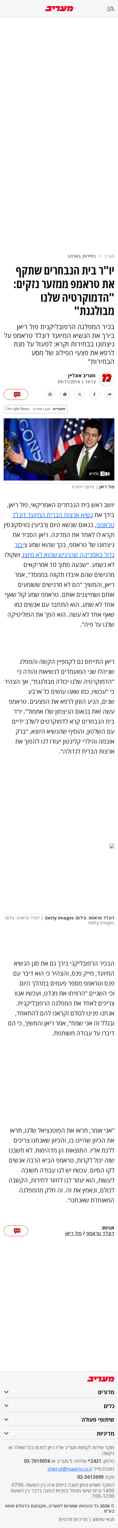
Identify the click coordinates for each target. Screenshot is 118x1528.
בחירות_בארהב (81, 256)
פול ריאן (73, 1233)
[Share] (109, 394)
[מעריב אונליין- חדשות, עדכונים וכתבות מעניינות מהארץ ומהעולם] (59, 8)
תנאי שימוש (103, 1519)
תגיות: (107, 1228)
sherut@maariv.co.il (70, 1468)
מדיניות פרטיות (73, 1519)
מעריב (109, 256)
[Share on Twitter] (80, 394)
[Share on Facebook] (95, 394)
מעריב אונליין (82, 375)
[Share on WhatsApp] (65, 394)
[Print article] (50, 394)
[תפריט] (112, 9)
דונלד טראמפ (100, 1233)
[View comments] (16, 394)
